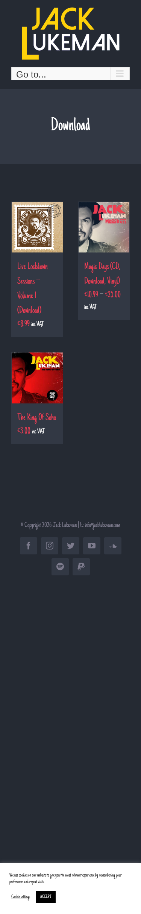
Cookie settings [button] (20, 897)
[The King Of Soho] (37, 377)
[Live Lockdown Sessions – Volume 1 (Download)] (37, 227)
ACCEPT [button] (45, 897)
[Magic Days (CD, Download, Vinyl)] (104, 227)
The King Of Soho (36, 418)
